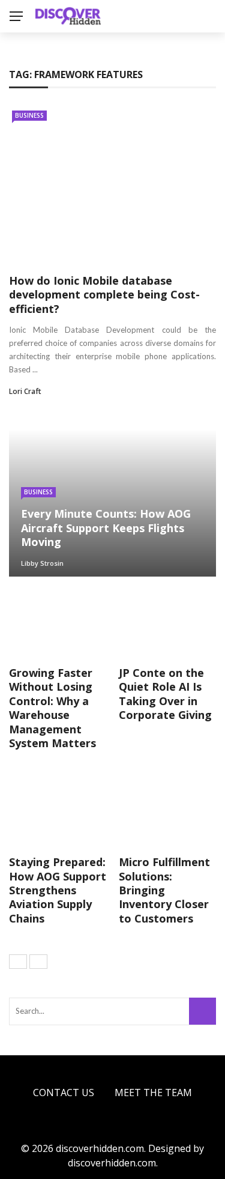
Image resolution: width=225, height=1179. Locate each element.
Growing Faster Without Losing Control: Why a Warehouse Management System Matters (52, 707)
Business (29, 115)
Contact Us (63, 1092)
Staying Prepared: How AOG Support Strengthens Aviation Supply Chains (57, 890)
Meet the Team (153, 1092)
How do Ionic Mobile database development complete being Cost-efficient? (104, 294)
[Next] (38, 961)
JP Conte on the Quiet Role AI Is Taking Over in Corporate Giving (165, 693)
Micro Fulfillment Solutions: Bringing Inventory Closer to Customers (164, 890)
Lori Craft (25, 391)
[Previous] (18, 961)
